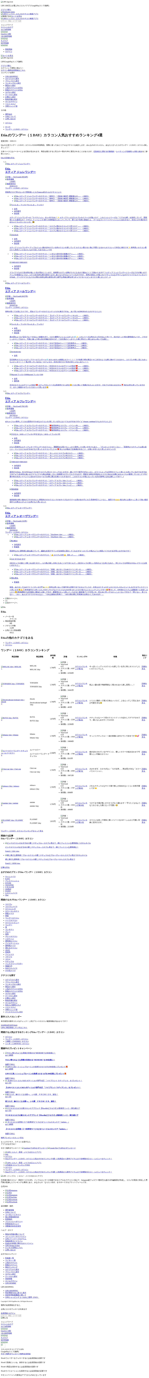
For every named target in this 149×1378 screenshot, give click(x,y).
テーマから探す (11, 95)
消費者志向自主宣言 (13, 1226)
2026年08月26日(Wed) (9, 1025)
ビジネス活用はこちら (14, 1248)
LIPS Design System (12, 1246)
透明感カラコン (11, 941)
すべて (7, 127)
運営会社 (8, 114)
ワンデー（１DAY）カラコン (16, 129)
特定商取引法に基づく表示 (15, 1293)
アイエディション (12, 943)
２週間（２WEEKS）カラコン (17, 1041)
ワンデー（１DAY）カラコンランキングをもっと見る (22, 831)
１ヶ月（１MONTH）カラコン (17, 1044)
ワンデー (8, 925)
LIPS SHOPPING (11, 76)
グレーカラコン (11, 936)
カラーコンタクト (12, 911)
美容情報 (8, 1279)
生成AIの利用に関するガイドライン (19, 1243)
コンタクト (9, 929)
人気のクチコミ (11, 1263)
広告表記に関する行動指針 (103, 151)
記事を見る (5, 867)
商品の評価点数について (14, 1234)
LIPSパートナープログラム (15, 1239)
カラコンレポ (10, 909)
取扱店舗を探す (11, 99)
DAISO (8, 891)
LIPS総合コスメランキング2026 (17, 1165)
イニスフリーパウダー (14, 964)
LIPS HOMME (10, 1283)
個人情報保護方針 (12, 1217)
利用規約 (8, 1219)
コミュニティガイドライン (15, 1236)
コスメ (7, 959)
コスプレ (8, 904)
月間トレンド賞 (11, 106)
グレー (7, 932)
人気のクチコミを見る (14, 88)
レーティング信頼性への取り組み (129, 151)
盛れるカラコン (11, 948)
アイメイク (9, 954)
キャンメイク (10, 877)
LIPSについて (10, 116)
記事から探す (10, 97)
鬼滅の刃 (8, 966)
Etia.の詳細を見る (8, 158)
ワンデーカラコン (12, 918)
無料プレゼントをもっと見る (12, 1138)
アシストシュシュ (12, 881)
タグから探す (10, 92)
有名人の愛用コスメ (13, 1005)
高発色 (7, 952)
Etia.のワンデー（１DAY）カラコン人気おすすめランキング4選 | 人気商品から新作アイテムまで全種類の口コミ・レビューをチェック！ (58, 1159)
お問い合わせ (10, 119)
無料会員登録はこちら (16, 70)
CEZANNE (9, 885)
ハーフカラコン (11, 920)
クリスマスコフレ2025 (14, 1012)
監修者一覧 (9, 1258)
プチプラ (8, 957)
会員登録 (4, 1313)
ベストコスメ (10, 104)
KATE (7, 879)
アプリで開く (6, 10)
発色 (7, 934)
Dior (6, 895)
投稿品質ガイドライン (14, 1241)
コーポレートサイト (13, 1215)
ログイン (8, 52)
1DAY (7, 950)
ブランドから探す (12, 81)
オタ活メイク (10, 971)
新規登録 (8, 49)
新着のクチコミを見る (14, 90)
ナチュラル (9, 961)
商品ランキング (11, 1267)
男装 (7, 916)
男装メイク (9, 913)
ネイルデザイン (11, 101)
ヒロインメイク (11, 893)
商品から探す (10, 85)
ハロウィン (9, 939)
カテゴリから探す (12, 79)
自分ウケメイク (11, 968)
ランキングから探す (13, 83)
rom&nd (8, 889)
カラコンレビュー (12, 923)
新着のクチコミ (11, 1265)
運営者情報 (9, 1210)
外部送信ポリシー (12, 1224)
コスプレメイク (11, 907)
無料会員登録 (25, 1354)
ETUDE (8, 883)
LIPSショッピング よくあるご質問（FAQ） (22, 1297)
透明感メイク (10, 946)
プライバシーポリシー (14, 1221)
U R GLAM (9, 887)
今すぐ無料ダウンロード (10, 1354)
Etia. (6, 1154)
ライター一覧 (10, 1260)
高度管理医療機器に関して (15, 1295)
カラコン (8, 123)
